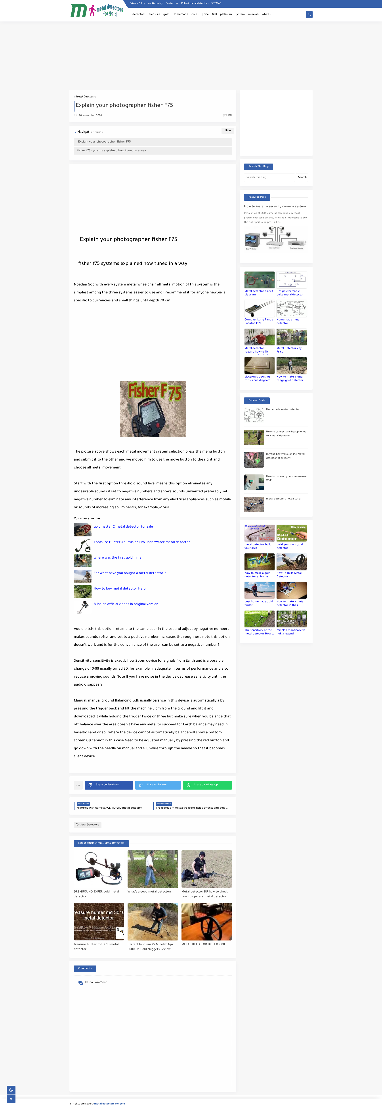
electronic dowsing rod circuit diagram (257, 379)
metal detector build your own (257, 546)
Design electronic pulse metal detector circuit (290, 293)
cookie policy (155, 3)
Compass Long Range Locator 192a (258, 321)
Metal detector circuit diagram (258, 293)
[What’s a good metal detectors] (153, 869)
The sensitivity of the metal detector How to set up (259, 632)
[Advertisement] (191, 56)
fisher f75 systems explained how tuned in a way (111, 150)
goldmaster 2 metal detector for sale (123, 527)
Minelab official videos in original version (126, 604)
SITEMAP (216, 3)
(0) (229, 115)
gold (166, 14)
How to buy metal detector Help (119, 589)
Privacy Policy (137, 3)
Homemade (180, 14)
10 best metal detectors (194, 3)
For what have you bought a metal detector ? (130, 573)
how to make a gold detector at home (257, 575)
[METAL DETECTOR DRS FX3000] (206, 921)
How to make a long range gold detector (290, 379)
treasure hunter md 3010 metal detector (96, 947)
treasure (154, 14)
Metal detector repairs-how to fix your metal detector (257, 351)
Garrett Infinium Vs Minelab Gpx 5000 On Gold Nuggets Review (150, 947)
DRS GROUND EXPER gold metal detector (96, 894)
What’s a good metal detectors (150, 892)
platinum (226, 14)
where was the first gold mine (117, 558)
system (240, 14)
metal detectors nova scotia (283, 499)
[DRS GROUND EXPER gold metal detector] (99, 869)
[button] (109, 785)
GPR (214, 14)
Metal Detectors (86, 97)
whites (266, 14)
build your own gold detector (290, 546)
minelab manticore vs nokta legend (291, 632)
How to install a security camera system (275, 207)
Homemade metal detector (288, 321)
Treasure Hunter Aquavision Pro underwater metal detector (142, 542)
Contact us (172, 3)
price (205, 14)
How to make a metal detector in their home (290, 604)
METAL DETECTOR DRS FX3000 (203, 944)
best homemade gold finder (258, 603)
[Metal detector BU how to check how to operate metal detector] (206, 869)
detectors (138, 14)
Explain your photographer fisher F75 (104, 142)
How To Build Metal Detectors (289, 575)
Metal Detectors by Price (289, 350)
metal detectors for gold (109, 1104)
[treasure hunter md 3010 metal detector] (99, 921)
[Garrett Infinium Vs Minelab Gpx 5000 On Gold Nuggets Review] (153, 921)
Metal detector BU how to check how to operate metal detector (204, 894)
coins (195, 14)
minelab (253, 14)
